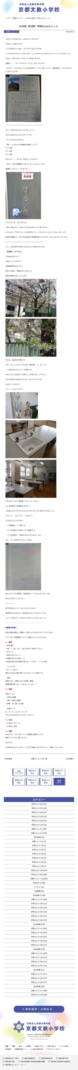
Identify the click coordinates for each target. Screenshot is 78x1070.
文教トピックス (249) (39, 990)
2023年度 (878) (39, 924)
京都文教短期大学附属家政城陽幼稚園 (33, 1061)
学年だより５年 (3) (39, 862)
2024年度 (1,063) (39, 895)
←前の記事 (8, 758)
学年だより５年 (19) (39, 808)
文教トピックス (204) (39, 928)
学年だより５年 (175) (39, 920)
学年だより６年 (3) (39, 866)
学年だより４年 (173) (39, 945)
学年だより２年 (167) (39, 936)
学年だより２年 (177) (39, 982)
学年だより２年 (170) (39, 907)
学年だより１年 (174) (39, 957)
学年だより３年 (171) (39, 912)
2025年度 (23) (39, 837)
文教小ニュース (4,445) (39, 878)
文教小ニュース (11, 31)
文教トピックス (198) (39, 899)
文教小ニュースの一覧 (39, 758)
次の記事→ (70, 758)
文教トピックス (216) (39, 953)
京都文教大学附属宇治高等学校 (60, 1061)
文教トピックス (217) (39, 974)
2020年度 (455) (39, 986)
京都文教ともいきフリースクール (15, 1065)
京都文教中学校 (63, 1058)
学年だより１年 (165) (39, 932)
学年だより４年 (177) (39, 916)
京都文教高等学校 (47, 1058)
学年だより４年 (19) (39, 812)
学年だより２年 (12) (39, 820)
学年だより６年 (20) (39, 804)
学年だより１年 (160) (39, 870)
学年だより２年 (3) (39, 849)
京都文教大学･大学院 (11, 1058)
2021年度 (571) (39, 970)
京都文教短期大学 (30, 1058)
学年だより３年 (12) (39, 816)
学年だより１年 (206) (39, 994)
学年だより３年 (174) (39, 965)
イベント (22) (39, 887)
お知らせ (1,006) (39, 883)
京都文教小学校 (10, 1061)
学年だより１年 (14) (39, 824)
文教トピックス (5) (39, 841)
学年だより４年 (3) (39, 858)
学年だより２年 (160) (39, 874)
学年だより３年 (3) (39, 854)
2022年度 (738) (39, 949)
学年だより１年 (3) (39, 845)
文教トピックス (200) (39, 833)
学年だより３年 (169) (39, 941)
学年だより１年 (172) (39, 903)
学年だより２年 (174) (39, 961)
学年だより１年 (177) (39, 978)
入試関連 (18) (39, 891)
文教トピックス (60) (39, 829)
